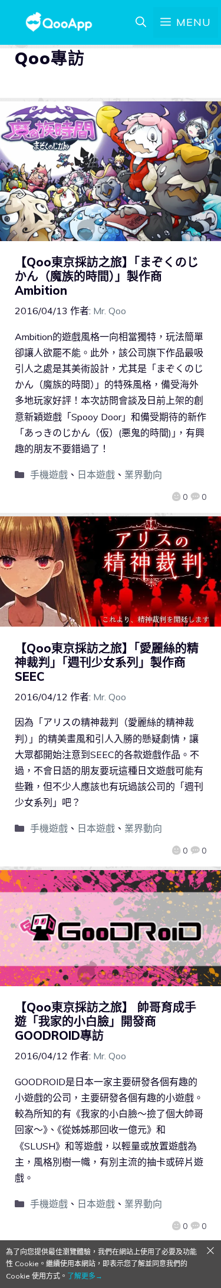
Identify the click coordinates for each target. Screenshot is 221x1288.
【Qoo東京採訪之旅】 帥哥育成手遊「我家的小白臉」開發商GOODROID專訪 (105, 1021)
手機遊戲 (49, 474)
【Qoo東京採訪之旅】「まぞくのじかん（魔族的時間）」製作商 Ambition (107, 276)
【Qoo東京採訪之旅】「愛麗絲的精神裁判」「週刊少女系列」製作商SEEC (107, 662)
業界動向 (143, 474)
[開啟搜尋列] (140, 22)
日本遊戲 (96, 474)
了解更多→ (85, 1275)
